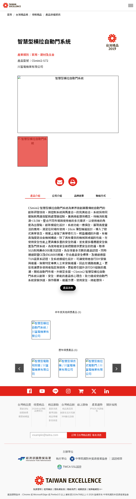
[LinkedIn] (106, 391)
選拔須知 (24, 409)
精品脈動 (53, 404)
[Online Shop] (80, 391)
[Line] (55, 391)
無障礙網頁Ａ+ (95, 489)
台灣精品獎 (22, 14)
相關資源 (82, 489)
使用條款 (48, 489)
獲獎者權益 (24, 416)
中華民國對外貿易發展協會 (91, 458)
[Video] (42, 391)
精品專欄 (53, 416)
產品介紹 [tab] (35, 195)
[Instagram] (68, 391)
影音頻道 (53, 420)
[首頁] (12, 5)
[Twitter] (94, 391)
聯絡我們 (71, 489)
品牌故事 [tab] (79, 195)
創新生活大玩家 (67, 413)
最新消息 (53, 409)
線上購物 (82, 404)
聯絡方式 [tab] (101, 195)
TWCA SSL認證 (71, 466)
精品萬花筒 (67, 409)
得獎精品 (37, 14)
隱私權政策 (59, 489)
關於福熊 (111, 404)
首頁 (9, 14)
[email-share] (59, 181)
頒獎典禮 (24, 413)
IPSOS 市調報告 (96, 410)
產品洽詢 (68, 287)
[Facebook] (29, 391)
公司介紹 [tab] (57, 195)
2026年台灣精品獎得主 (38, 410)
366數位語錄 (68, 416)
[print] (72, 181)
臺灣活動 (53, 413)
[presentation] (19, 368)
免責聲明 (37, 489)
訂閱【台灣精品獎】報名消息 (86, 435)
